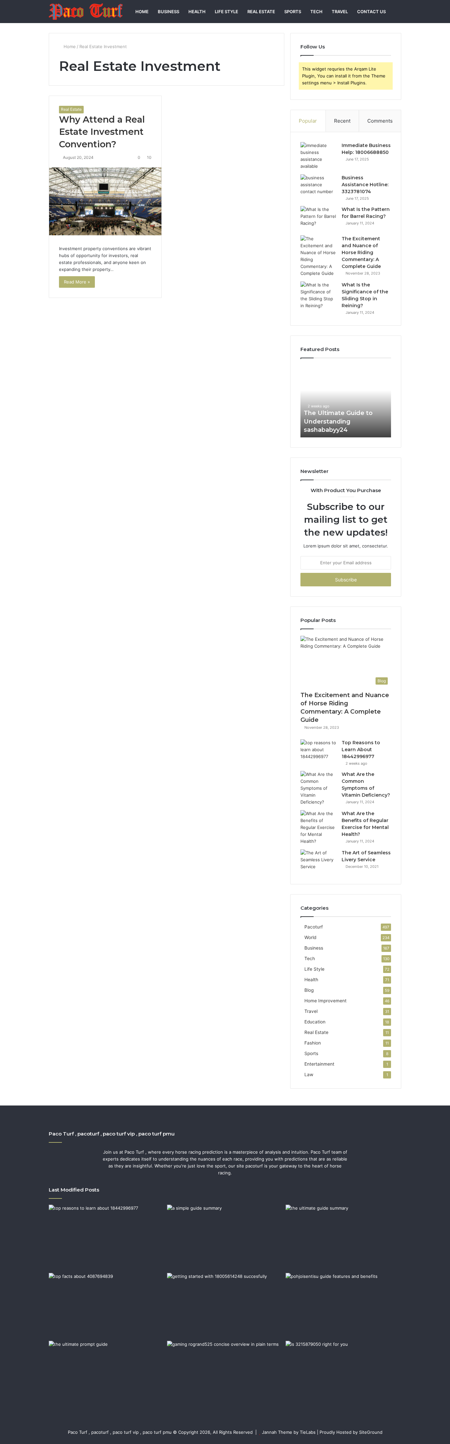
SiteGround (370, 1432)
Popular (308, 121)
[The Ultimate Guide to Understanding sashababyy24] (343, 1237)
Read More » (77, 281)
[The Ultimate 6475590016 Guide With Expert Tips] (106, 1373)
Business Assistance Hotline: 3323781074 (365, 184)
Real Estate (261, 11)
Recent (342, 121)
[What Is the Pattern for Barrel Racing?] (318, 218)
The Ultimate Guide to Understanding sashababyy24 (338, 421)
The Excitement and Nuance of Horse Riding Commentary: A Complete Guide (361, 252)
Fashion (312, 1043)
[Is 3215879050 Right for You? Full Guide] (343, 1373)
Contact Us (371, 11)
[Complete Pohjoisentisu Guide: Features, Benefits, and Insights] (343, 1305)
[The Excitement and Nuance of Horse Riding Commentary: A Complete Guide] (318, 256)
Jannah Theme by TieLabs (289, 1432)
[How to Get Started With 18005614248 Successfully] (225, 1305)
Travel (340, 11)
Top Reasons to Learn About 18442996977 (361, 749)
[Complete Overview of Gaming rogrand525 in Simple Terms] (225, 1373)
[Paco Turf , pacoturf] (86, 11)
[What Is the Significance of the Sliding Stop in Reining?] (318, 295)
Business (168, 11)
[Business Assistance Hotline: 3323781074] (318, 186)
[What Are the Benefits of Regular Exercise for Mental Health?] (318, 827)
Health (197, 11)
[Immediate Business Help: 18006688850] (318, 156)
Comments (380, 121)
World (310, 937)
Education (314, 1021)
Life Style (226, 11)
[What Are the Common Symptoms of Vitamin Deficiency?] (318, 788)
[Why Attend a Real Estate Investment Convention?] (105, 201)
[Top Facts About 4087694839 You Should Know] (106, 1305)
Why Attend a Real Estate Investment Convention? (102, 132)
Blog (309, 990)
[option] (345, 401)
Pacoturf (313, 926)
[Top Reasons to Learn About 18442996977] (318, 751)
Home (142, 11)
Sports (292, 11)
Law (308, 1074)
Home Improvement (325, 1000)
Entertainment (319, 1064)
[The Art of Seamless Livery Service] (318, 861)
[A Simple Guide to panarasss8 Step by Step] (225, 1237)
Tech (316, 11)
